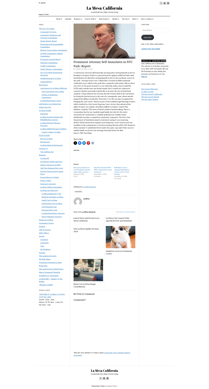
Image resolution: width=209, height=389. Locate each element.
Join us (144, 76)
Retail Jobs (43, 266)
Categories (44, 243)
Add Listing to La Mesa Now (50, 104)
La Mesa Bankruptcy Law (51, 193)
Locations (44, 239)
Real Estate (103, 19)
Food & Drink (89, 19)
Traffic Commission (48, 66)
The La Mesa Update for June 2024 (86, 230)
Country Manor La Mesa (51, 132)
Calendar (68, 19)
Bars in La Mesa (46, 138)
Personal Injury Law (49, 210)
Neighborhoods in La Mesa (50, 78)
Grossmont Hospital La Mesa (50, 262)
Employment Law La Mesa (52, 203)
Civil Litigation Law (49, 207)
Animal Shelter (46, 81)
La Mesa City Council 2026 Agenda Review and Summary (119, 219)
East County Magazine (149, 89)
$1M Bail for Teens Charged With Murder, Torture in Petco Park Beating (121, 170)
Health (114, 19)
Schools (42, 226)
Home (58, 19)
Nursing (42, 252)
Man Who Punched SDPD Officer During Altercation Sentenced (103, 169)
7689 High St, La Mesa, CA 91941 (52, 294)
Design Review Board (48, 41)
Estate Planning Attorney (52, 216)
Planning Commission (48, 62)
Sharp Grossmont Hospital (49, 272)
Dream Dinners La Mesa (49, 177)
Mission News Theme (98, 386)
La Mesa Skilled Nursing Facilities (53, 129)
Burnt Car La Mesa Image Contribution (85, 285)
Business (77, 19)
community (78, 191)
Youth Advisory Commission (51, 69)
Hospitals (44, 114)
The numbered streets (47, 256)
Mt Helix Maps (44, 259)
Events (41, 236)
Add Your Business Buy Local (51, 168)
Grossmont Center (46, 223)
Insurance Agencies (48, 184)
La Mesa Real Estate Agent (50, 100)
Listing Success (45, 107)
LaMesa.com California (150, 49)
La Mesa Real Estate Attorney (53, 213)
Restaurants (45, 142)
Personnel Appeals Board (50, 59)
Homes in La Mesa (46, 220)
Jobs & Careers (146, 19)
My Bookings (45, 249)
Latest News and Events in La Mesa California (86, 219)
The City (125, 19)
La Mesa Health (45, 110)
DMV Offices (44, 233)
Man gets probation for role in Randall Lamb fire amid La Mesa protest (82, 169)
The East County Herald (150, 97)
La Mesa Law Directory (49, 190)
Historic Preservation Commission (53, 50)
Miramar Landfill (46, 285)
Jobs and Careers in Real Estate (51, 269)
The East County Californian (151, 94)
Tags (42, 246)
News (134, 19)
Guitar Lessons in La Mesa (50, 165)
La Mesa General (89, 187)
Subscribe (147, 37)
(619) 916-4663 (45, 297)
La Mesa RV (44, 158)
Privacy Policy (45, 180)
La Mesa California (104, 8)
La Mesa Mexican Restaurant (51, 145)
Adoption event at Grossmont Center (119, 252)
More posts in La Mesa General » (125, 212)
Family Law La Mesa (49, 200)
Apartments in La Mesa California (53, 88)
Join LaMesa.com (47, 152)
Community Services (48, 32)
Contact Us (43, 148)
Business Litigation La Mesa (52, 197)
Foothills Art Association (49, 275)
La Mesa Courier (147, 91)
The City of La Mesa (46, 28)
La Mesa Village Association (51, 187)
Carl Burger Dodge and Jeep (51, 161)
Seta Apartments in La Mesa (53, 91)
